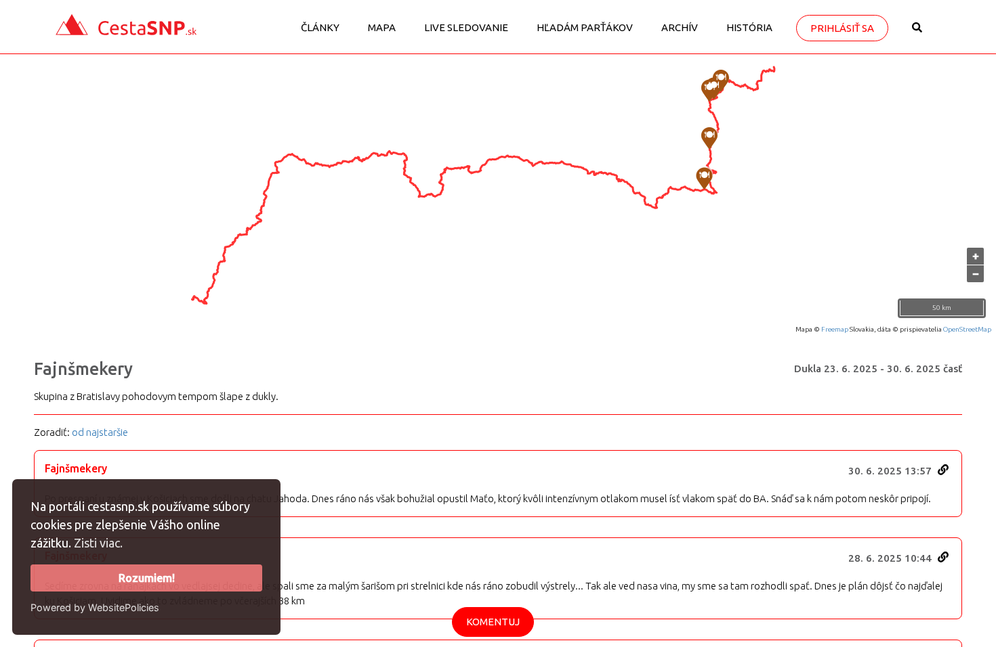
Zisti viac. (98, 543)
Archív (679, 27)
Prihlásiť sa (842, 28)
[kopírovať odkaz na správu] (943, 470)
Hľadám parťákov (585, 27)
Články (320, 27)
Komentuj (493, 621)
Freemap (834, 329)
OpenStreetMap (967, 329)
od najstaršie (100, 432)
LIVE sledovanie (466, 27)
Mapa (382, 27)
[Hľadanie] (917, 32)
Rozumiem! (147, 578)
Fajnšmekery (83, 368)
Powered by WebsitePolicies (94, 607)
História (749, 27)
